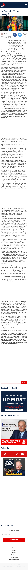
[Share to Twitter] (20, 35)
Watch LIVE (14, 557)
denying (24, 97)
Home (14, 548)
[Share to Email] (25, 35)
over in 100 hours (14, 237)
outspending (17, 148)
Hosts (14, 552)
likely (4, 83)
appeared (11, 42)
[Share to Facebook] (15, 35)
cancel (3, 97)
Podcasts (14, 555)
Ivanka (9, 114)
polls (22, 58)
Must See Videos (14, 559)
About (14, 550)
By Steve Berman (6, 34)
